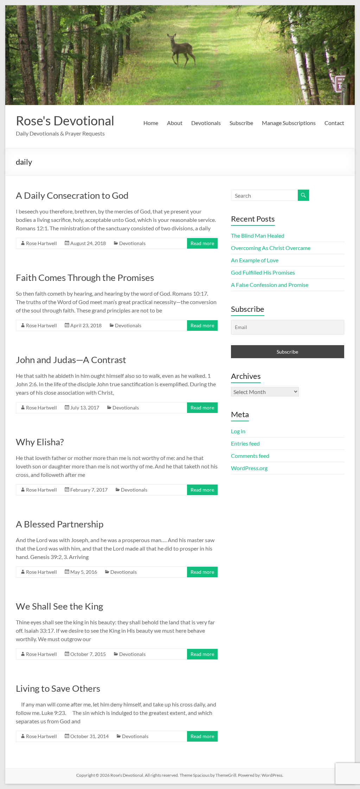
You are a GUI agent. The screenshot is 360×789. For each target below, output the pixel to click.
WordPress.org (249, 468)
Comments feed (250, 455)
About (174, 122)
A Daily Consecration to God (72, 195)
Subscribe (241, 122)
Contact (334, 122)
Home (150, 122)
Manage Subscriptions (289, 122)
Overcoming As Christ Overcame (270, 247)
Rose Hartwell (41, 243)
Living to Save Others (58, 688)
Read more (202, 243)
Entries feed (245, 443)
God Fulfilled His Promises (263, 272)
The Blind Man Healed (257, 235)
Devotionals (206, 122)
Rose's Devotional (65, 120)
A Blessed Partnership (59, 524)
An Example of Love (254, 260)
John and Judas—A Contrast (71, 359)
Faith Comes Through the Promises (85, 277)
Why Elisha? (40, 441)
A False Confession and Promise (269, 284)
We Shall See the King (59, 606)
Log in (238, 431)
